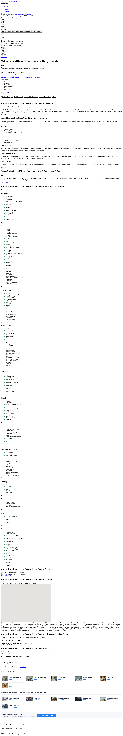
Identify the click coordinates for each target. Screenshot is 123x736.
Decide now (4, 167)
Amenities (17, 77)
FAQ (30, 77)
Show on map (4, 99)
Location (26, 77)
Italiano (6, 8)
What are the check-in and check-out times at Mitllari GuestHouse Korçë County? (23, 637)
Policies (34, 77)
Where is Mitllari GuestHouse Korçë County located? (16, 644)
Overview (3, 77)
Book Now (4, 29)
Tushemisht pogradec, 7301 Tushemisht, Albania (13, 728)
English (6, 6)
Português (6, 11)
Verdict (8, 77)
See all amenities (5, 92)
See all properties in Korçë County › (23, 14)
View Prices (14, 660)
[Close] (2, 34)
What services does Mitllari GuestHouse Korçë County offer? (18, 643)
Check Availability (5, 71)
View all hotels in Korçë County (45, 715)
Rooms (12, 77)
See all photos (6, 575)
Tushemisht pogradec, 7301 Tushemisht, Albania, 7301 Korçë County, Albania (23, 68)
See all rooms (4, 182)
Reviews (38, 77)
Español (6, 9)
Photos (22, 77)
